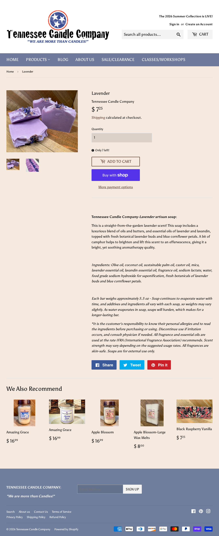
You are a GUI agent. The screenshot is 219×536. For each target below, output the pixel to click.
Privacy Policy (14, 517)
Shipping (98, 117)
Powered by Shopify (66, 529)
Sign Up (132, 489)
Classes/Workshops (163, 59)
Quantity (97, 129)
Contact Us (41, 511)
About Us (84, 59)
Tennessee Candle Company (33, 529)
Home (12, 59)
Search (10, 511)
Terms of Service (61, 511)
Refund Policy (57, 517)
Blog (63, 59)
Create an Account (199, 24)
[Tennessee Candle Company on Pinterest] (201, 512)
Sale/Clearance (118, 59)
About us (24, 511)
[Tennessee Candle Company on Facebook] (193, 512)
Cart (203, 34)
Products (37, 59)
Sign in (174, 24)
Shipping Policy (36, 517)
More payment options (115, 187)
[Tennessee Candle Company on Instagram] (208, 512)
